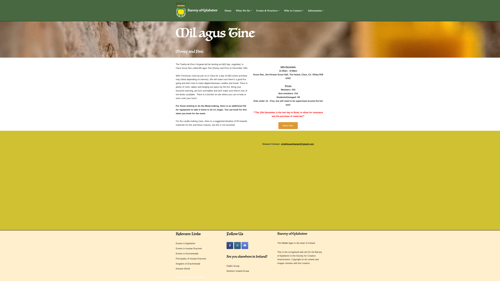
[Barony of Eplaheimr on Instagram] (237, 245)
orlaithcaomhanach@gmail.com (297, 144)
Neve (178, 277)
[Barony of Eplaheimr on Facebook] (230, 245)
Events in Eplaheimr (185, 243)
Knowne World (183, 268)
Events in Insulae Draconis (189, 248)
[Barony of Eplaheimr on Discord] (245, 245)
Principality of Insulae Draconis (191, 258)
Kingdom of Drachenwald (188, 264)
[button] (251, 10)
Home (228, 10)
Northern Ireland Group (238, 271)
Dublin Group (233, 266)
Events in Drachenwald (187, 253)
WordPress (200, 277)
